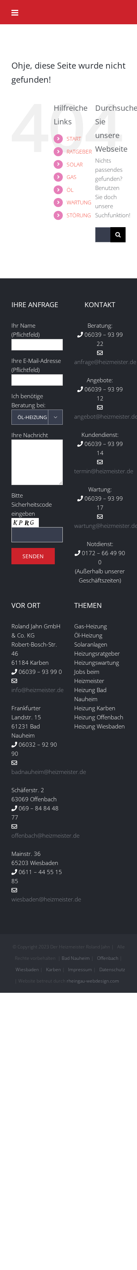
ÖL (70, 189)
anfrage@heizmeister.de (105, 362)
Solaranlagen (90, 644)
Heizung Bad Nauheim (90, 694)
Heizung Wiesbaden (99, 726)
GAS (71, 177)
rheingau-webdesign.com (93, 981)
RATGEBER (79, 151)
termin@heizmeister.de (103, 471)
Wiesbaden (27, 969)
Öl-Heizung (88, 635)
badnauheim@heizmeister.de (48, 772)
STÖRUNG (79, 215)
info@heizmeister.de (37, 690)
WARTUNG (79, 202)
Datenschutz (112, 969)
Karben (53, 969)
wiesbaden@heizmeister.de (46, 899)
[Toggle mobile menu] (15, 13)
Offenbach (107, 958)
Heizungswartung (96, 662)
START (74, 138)
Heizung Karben (94, 708)
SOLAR (75, 164)
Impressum (80, 969)
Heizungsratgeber (97, 653)
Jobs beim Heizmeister (89, 676)
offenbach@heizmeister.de (45, 835)
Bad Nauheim (76, 958)
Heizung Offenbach (98, 717)
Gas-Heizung (90, 626)
